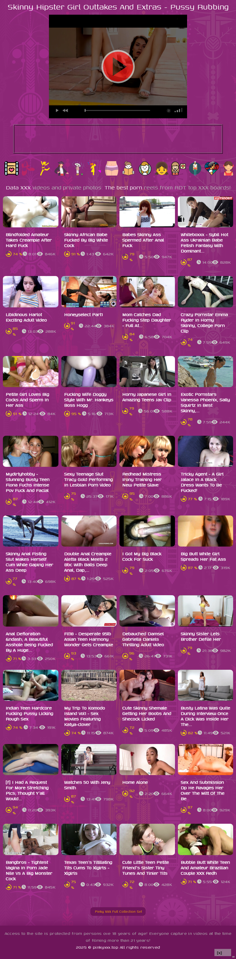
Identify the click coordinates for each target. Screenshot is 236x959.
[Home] (92, 911)
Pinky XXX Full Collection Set (120, 911)
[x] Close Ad (223, 953)
